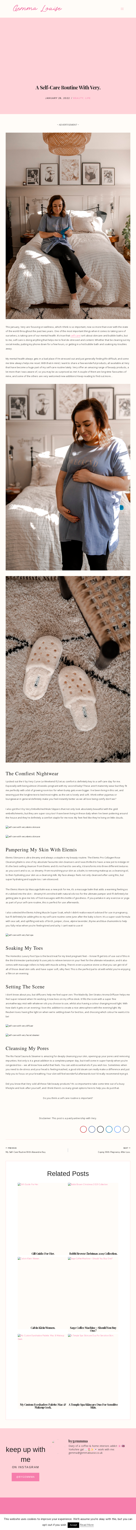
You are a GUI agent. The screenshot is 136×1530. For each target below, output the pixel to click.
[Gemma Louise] (37, 8)
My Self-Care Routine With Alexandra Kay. (26, 1150)
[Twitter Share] (100, 1129)
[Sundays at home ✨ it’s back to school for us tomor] (70, 1470)
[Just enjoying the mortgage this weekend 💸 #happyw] (110, 1464)
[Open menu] (122, 8)
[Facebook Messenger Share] (117, 1129)
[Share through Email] (126, 1129)
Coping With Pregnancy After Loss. (114, 1150)
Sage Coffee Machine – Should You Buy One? (93, 1329)
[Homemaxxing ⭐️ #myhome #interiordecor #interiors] (70, 1486)
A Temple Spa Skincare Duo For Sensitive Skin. (93, 1406)
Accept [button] (73, 1525)
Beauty (78, 98)
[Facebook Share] (92, 1129)
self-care (75, 335)
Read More (87, 1525)
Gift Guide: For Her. (43, 1253)
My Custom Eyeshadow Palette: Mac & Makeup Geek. (43, 1406)
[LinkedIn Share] (109, 1129)
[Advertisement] (68, 49)
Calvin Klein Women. (43, 1328)
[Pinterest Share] (83, 1129)
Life (88, 98)
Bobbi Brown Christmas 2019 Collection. (93, 1253)
